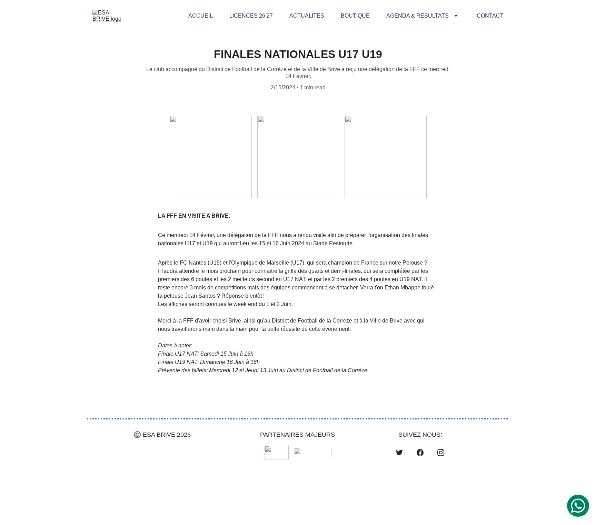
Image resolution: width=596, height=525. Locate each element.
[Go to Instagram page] (440, 452)
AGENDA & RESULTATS (417, 16)
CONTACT (490, 16)
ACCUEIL (200, 16)
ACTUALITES (306, 16)
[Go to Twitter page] (399, 452)
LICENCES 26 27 (251, 16)
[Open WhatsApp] (578, 506)
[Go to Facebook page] (420, 452)
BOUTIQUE (355, 16)
